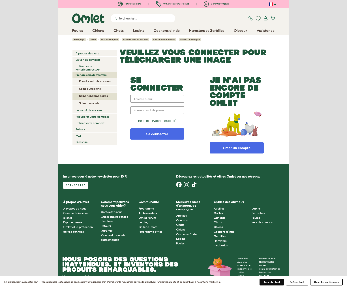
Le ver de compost (88, 59)
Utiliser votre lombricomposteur (88, 67)
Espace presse (72, 222)
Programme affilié (150, 231)
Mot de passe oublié (157, 121)
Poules (180, 243)
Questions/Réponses (114, 216)
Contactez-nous (111, 212)
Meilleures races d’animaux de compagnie (188, 205)
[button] (249, 202)
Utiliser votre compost (90, 123)
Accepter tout (272, 282)
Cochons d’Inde (224, 231)
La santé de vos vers (89, 110)
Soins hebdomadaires (164, 39)
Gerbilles (220, 236)
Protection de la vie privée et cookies (244, 268)
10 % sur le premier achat (176, 4)
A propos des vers (87, 53)
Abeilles (181, 215)
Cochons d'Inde (186, 234)
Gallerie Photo (148, 227)
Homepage (79, 39)
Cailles (218, 213)
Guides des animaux (229, 202)
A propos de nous (74, 208)
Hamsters (220, 240)
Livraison (107, 221)
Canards (182, 220)
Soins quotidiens (90, 88)
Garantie (107, 230)
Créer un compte (236, 148)
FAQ (78, 135)
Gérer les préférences (326, 282)
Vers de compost (109, 39)
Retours (106, 225)
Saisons (80, 129)
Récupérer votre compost (92, 116)
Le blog (144, 222)
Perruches (258, 213)
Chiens (180, 229)
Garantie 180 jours (219, 4)
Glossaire (82, 142)
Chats (180, 224)
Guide (93, 39)
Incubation (221, 245)
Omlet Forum (147, 217)
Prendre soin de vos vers (135, 39)
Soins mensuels (89, 103)
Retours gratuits (132, 4)
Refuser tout (297, 282)
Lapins (180, 238)
